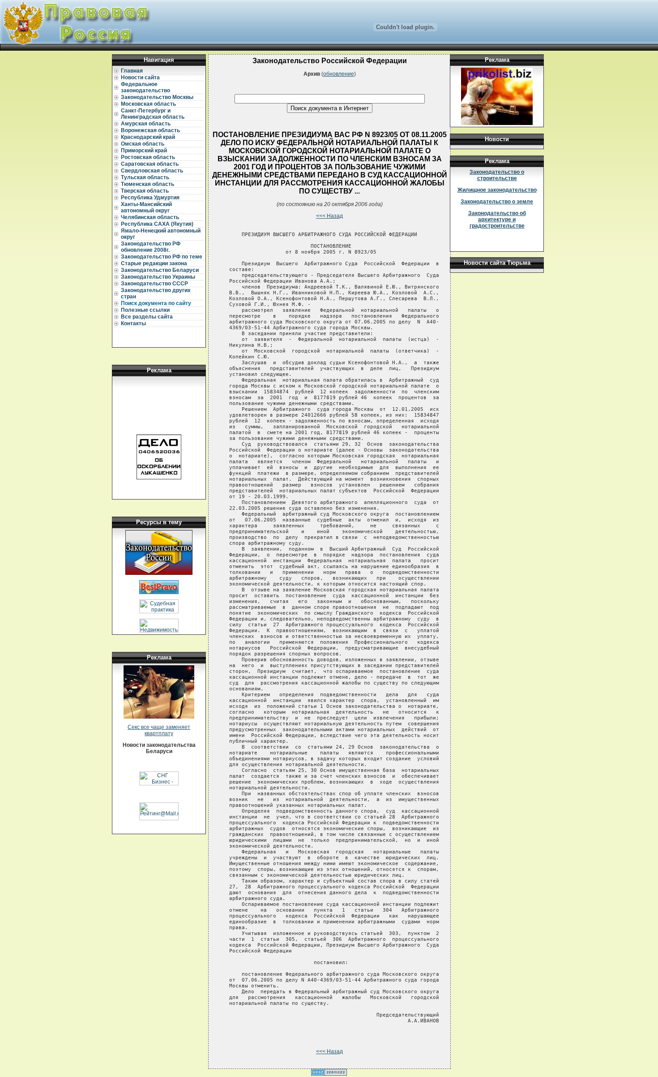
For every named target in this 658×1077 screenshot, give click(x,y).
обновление (338, 74)
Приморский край (144, 150)
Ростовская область (148, 157)
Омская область (142, 144)
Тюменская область (147, 184)
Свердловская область (152, 171)
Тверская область (145, 191)
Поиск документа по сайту (156, 303)
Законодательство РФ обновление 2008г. (150, 247)
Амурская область (146, 124)
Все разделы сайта (147, 317)
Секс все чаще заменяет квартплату (159, 730)
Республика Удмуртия (150, 197)
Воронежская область (150, 130)
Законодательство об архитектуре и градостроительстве (497, 219)
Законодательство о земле (497, 201)
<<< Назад (329, 216)
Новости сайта (140, 77)
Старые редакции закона (154, 263)
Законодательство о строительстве (497, 175)
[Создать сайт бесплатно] (329, 1074)
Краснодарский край (148, 137)
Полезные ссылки (145, 310)
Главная (132, 71)
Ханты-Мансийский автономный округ (146, 207)
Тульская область (145, 177)
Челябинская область (150, 217)
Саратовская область (150, 164)
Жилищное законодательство (497, 190)
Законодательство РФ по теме (161, 257)
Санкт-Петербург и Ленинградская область (152, 114)
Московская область (148, 104)
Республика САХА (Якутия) (157, 224)
